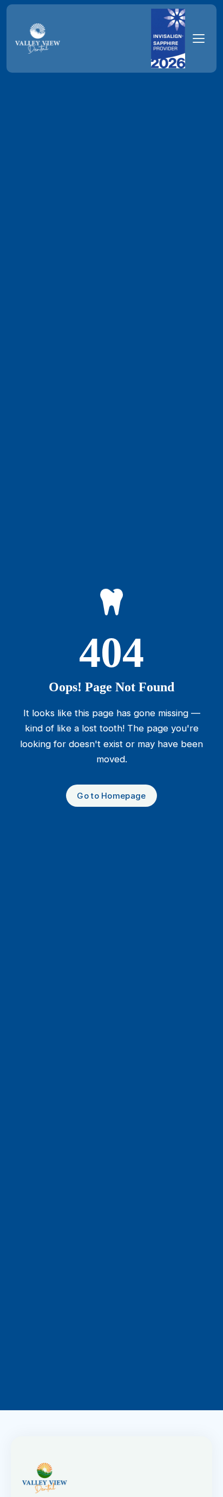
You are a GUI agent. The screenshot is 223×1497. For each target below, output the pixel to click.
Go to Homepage (111, 796)
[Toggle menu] (198, 38)
